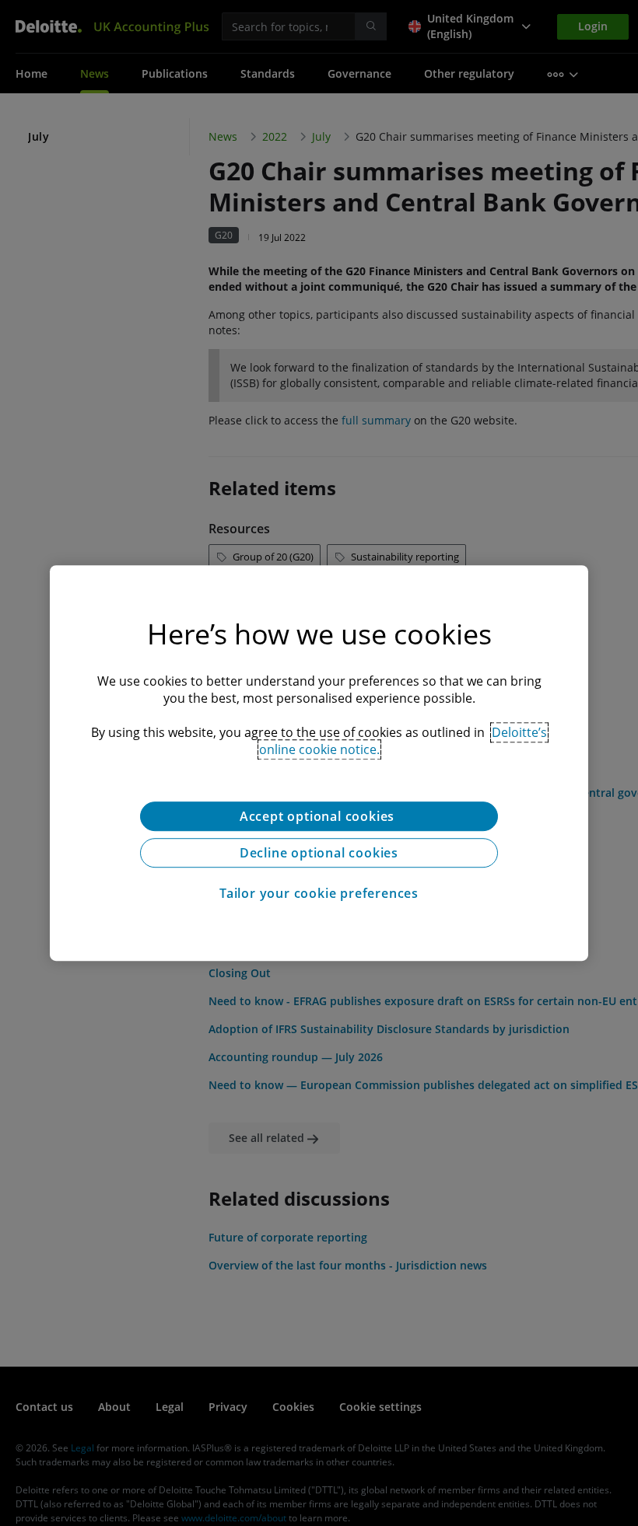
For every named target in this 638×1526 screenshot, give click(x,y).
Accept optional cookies (319, 816)
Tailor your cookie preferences (319, 893)
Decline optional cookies (319, 852)
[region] (319, 763)
